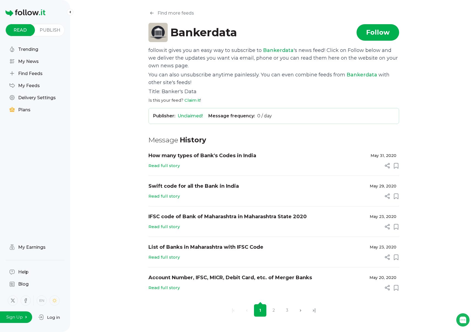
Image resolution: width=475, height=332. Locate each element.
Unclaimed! (190, 115)
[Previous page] (247, 310)
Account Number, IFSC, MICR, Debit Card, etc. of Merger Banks (230, 278)
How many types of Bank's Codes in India (202, 156)
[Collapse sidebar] (70, 12)
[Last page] (314, 310)
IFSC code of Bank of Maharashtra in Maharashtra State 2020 (227, 217)
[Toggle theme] (54, 300)
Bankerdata (278, 50)
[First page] (233, 310)
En (41, 300)
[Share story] (387, 166)
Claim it (192, 100)
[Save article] (396, 166)
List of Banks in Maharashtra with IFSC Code (205, 247)
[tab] (20, 30)
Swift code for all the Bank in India (193, 186)
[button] (49, 317)
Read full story (164, 165)
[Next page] (300, 310)
